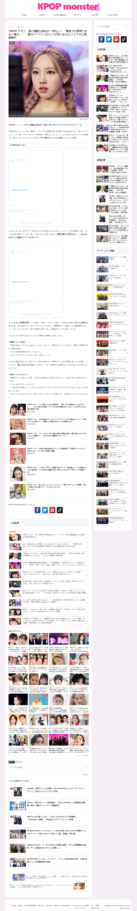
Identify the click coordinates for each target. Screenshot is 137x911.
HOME (14, 905)
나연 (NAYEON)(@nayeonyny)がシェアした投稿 (35, 223)
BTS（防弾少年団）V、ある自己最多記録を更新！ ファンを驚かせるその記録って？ (38, 710)
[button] (86, 767)
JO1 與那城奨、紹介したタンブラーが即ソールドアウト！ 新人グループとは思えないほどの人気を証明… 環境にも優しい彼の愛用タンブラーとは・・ (38, 752)
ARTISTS (41, 905)
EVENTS (57, 905)
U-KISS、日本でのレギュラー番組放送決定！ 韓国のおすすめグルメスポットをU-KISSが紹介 (58, 649)
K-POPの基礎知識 (30, 905)
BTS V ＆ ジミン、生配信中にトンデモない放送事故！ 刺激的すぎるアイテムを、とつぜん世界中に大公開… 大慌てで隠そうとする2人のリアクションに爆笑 (18, 732)
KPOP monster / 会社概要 (80, 905)
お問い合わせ (95, 908)
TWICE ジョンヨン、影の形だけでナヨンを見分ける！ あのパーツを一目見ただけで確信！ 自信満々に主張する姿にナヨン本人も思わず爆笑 (38, 691)
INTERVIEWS (66, 905)
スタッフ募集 (95, 905)
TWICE (20, 762)
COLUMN (49, 905)
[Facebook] (37, 510)
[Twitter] (45, 510)
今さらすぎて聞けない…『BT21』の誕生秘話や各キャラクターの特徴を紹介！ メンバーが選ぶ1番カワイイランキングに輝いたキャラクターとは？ (79, 671)
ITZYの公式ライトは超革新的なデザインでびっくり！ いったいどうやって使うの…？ (38, 669)
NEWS (12, 762)
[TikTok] (60, 510)
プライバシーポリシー (82, 908)
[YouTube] (52, 510)
